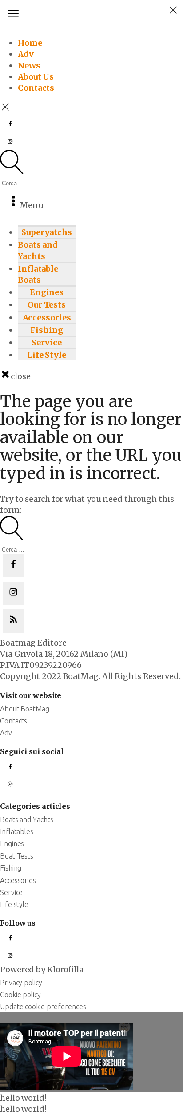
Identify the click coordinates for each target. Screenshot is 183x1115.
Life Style (46, 355)
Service (46, 342)
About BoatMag (24, 709)
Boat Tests (16, 856)
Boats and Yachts (38, 250)
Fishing (46, 330)
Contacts (36, 88)
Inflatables (16, 831)
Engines (47, 292)
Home (30, 43)
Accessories (47, 317)
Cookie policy (20, 995)
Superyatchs (46, 232)
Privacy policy (21, 983)
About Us (36, 77)
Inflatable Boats (38, 274)
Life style (14, 904)
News (29, 65)
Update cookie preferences (43, 1007)
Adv (26, 54)
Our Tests (47, 305)
